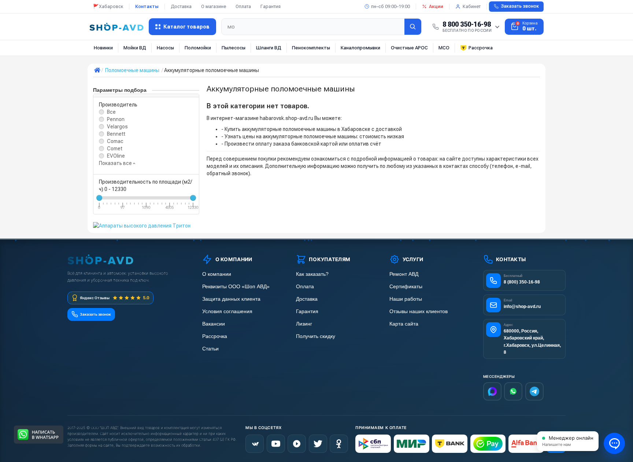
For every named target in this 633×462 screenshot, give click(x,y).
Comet (114, 148)
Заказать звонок (520, 6)
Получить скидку (315, 336)
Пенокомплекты (311, 47)
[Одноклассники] (339, 444)
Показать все (116, 163)
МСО (443, 47)
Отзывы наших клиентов (418, 311)
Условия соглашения (227, 311)
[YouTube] (276, 444)
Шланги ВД (268, 47)
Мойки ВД (134, 47)
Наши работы (405, 299)
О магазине (213, 6)
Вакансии (213, 324)
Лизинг (304, 324)
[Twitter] (318, 444)
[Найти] (412, 27)
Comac (115, 141)
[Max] (492, 391)
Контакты (147, 6)
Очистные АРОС (409, 47)
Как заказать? (312, 274)
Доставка (181, 6)
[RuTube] (297, 444)
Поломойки (198, 47)
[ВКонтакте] (254, 444)
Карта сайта (403, 324)
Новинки (103, 47)
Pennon (116, 119)
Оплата (243, 6)
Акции (436, 6)
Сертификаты (405, 286)
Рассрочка (481, 47)
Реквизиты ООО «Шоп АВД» (236, 286)
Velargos (117, 126)
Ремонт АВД (403, 274)
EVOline (116, 156)
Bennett (116, 134)
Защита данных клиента (231, 299)
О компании (216, 274)
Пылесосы (233, 47)
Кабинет (472, 6)
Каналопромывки (360, 47)
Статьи (210, 349)
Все (111, 112)
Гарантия (270, 6)
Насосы (165, 47)
